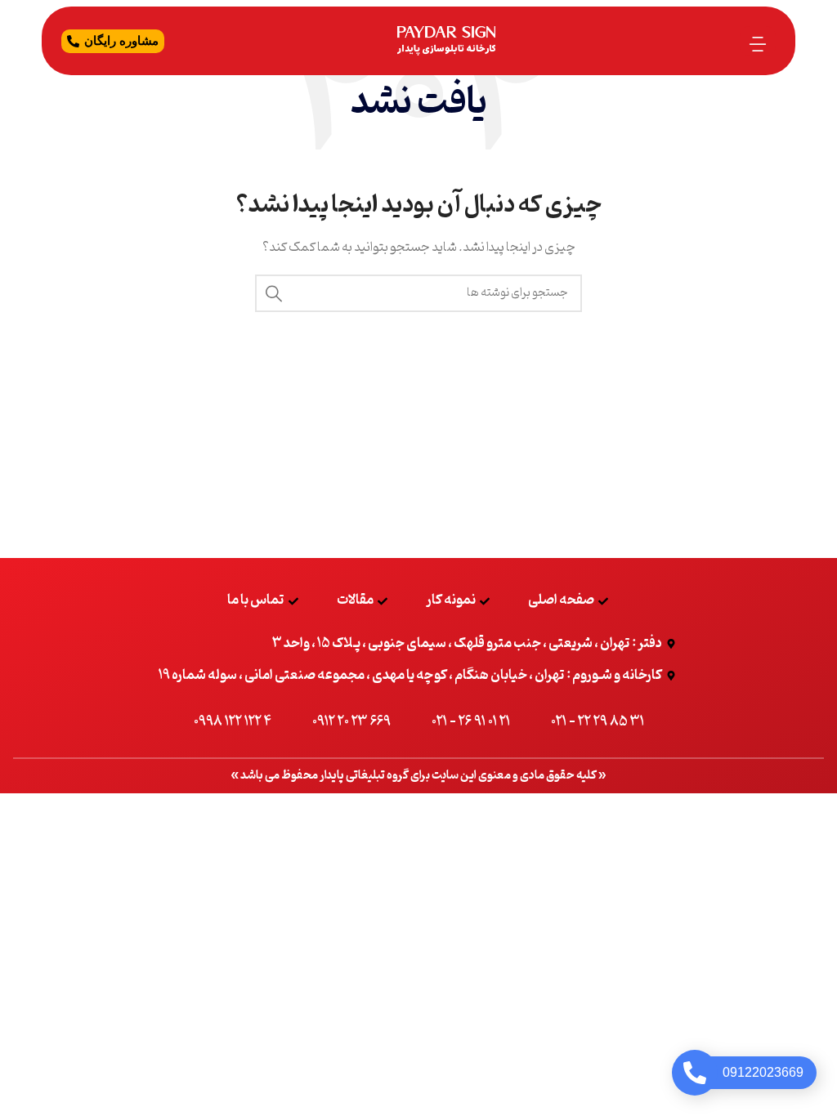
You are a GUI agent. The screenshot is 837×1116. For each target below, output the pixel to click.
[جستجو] (274, 293)
